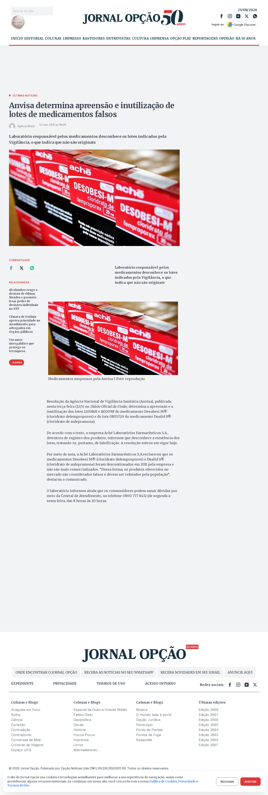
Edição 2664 (209, 730)
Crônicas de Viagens (27, 745)
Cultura (140, 38)
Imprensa (159, 38)
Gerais (78, 725)
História (79, 730)
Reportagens (205, 38)
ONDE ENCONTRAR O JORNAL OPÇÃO (46, 672)
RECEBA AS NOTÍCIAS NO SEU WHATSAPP (118, 672)
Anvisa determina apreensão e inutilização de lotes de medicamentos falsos (91, 110)
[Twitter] (247, 16)
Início (17, 38)
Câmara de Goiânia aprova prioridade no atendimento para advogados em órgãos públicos (24, 324)
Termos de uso (111, 684)
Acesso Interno (160, 684)
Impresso (72, 38)
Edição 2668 (208, 710)
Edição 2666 (208, 720)
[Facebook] (221, 16)
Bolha (15, 715)
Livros (78, 745)
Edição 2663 (208, 735)
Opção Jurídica (148, 720)
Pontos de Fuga (148, 735)
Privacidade (65, 684)
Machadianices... (86, 750)
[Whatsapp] (255, 16)
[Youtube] (238, 16)
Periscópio (144, 725)
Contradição (20, 730)
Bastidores (93, 38)
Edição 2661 (208, 745)
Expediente (22, 684)
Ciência (16, 720)
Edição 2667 (208, 715)
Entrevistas (118, 38)
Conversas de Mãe (26, 740)
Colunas (53, 38)
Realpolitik (144, 740)
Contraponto (21, 735)
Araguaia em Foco (25, 710)
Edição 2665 (208, 725)
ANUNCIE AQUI (240, 672)
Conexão (18, 725)
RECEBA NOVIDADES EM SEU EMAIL (190, 672)
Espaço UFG (21, 750)
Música (141, 710)
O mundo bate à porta (153, 715)
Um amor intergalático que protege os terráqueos (21, 345)
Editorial (34, 38)
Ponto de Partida (149, 730)
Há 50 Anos (246, 38)
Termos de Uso (18, 785)
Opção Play (180, 38)
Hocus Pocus (84, 735)
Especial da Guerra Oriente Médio (100, 710)
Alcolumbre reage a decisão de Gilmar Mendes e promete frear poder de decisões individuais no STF (23, 299)
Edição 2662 (208, 740)
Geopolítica (82, 720)
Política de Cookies (163, 781)
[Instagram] (230, 16)
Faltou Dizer (83, 715)
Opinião (226, 38)
